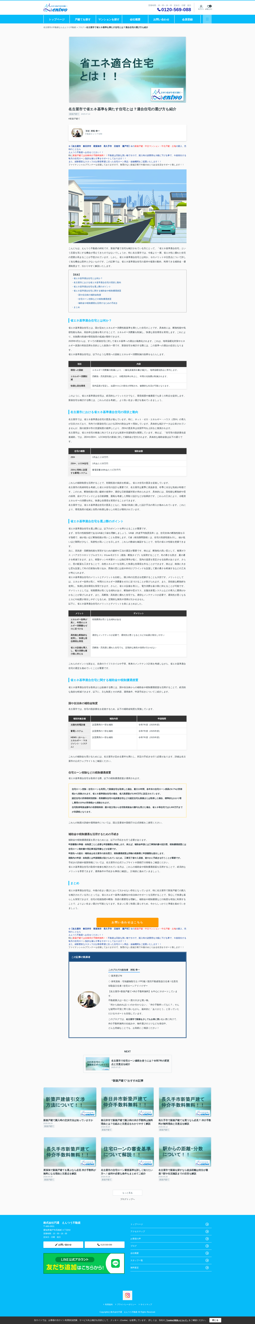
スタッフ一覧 (136, 1260)
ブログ (133, 1246)
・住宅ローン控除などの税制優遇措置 (93, 299)
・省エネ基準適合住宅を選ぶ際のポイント (91, 286)
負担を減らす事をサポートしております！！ (105, 158)
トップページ (57, 19)
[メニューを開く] (207, 19)
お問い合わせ (161, 19)
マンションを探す (109, 19)
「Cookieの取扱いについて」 (177, 1320)
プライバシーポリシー (126, 1304)
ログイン (201, 9)
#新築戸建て (74, 118)
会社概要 (135, 19)
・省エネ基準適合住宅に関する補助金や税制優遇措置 (96, 291)
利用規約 (109, 1304)
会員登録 (187, 19)
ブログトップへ (127, 1199)
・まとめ (76, 307)
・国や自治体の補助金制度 (88, 295)
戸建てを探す (83, 19)
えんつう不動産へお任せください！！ (86, 152)
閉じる (215, 1320)
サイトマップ (146, 1304)
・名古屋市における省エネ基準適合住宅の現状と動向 (96, 282)
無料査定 (134, 1267)
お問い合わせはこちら (127, 922)
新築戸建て (74, 114)
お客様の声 (135, 1238)
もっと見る (127, 1193)
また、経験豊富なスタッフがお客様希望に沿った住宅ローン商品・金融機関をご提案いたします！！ (114, 161)
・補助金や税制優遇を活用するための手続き (97, 303)
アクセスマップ (137, 1231)
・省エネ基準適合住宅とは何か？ (87, 278)
